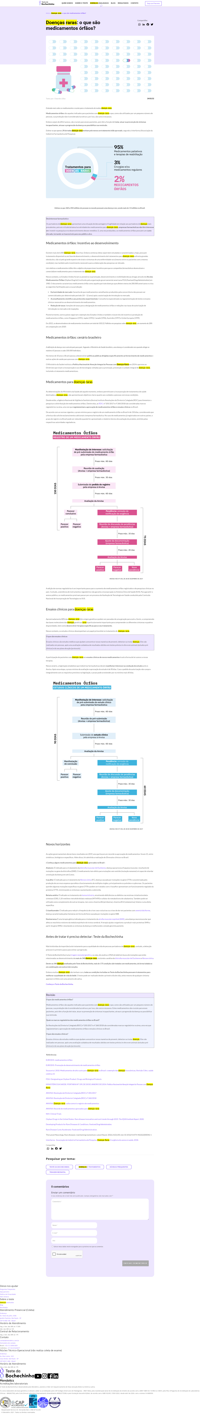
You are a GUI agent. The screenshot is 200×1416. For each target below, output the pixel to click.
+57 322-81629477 (13, 1348)
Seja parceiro (4, 1292)
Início (48, 13)
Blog (113, 3)
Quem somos (67, 3)
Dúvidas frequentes (119, 1167)
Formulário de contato (7, 1343)
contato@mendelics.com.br (9, 1340)
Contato (134, 3)
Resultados (123, 3)
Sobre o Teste (81, 3)
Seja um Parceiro (153, 3)
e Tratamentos (89, 1167)
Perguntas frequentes (7, 1289)
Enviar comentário (135, 1263)
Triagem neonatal (57, 1172)
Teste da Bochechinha (59, 1167)
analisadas (99, 3)
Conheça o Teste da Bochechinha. (59, 984)
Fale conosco (4, 1297)
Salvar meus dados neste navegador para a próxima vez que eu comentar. (78, 1246)
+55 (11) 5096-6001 (11, 1345)
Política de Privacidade (8, 1294)
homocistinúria (88, 895)
